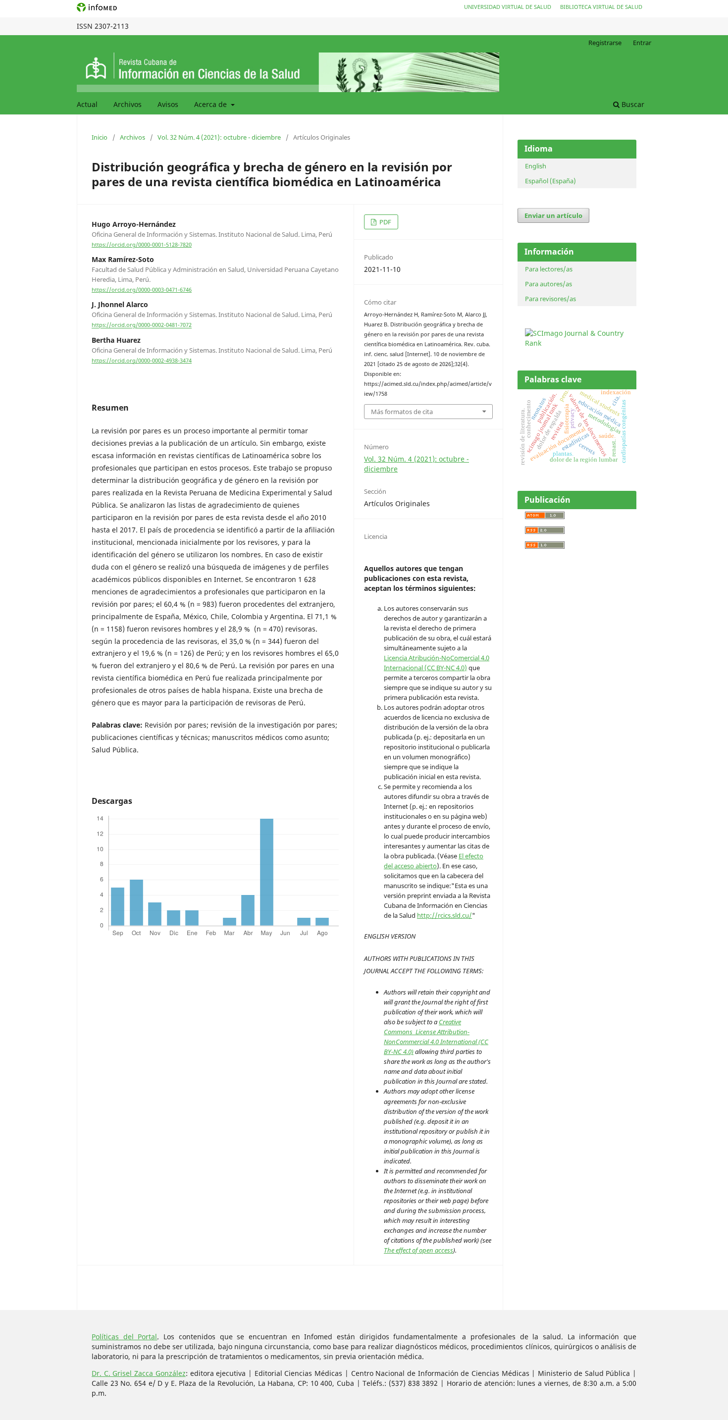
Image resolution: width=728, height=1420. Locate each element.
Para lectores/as (548, 268)
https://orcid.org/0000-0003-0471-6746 (142, 289)
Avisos (167, 104)
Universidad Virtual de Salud (507, 6)
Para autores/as (548, 283)
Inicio (99, 137)
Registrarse (605, 42)
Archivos (127, 104)
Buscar (632, 104)
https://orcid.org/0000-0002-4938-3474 (142, 360)
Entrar (642, 42)
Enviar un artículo (553, 215)
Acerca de (211, 104)
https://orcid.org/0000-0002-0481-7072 (142, 325)
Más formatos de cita (402, 411)
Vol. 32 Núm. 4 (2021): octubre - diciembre (219, 137)
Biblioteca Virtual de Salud (601, 6)
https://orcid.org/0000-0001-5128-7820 (142, 244)
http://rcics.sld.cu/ (444, 915)
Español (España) (550, 180)
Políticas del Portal (124, 1336)
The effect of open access (418, 1250)
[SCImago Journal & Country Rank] (579, 343)
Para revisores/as (550, 298)
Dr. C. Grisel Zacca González (139, 1373)
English (535, 165)
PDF (384, 221)
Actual (87, 104)
